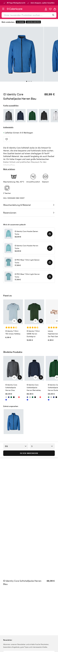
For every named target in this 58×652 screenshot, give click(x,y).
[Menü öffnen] (3, 9)
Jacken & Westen (33, 22)
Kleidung (20, 22)
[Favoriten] (50, 9)
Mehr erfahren (9, 169)
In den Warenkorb (29, 453)
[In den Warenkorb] (49, 234)
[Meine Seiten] (46, 9)
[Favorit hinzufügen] (6, 139)
